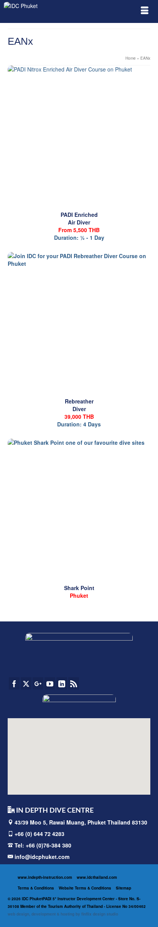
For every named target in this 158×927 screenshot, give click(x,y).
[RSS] (73, 683)
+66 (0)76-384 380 (48, 845)
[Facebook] (14, 683)
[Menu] (144, 11)
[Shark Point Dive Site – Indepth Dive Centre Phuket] (79, 510)
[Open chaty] (136, 907)
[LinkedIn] (61, 683)
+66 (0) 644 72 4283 (39, 834)
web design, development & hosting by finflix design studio (63, 914)
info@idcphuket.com (41, 856)
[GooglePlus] (38, 683)
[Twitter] (26, 683)
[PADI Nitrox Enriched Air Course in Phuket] (79, 136)
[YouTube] (49, 683)
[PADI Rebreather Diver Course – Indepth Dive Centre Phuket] (79, 323)
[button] (63, 753)
